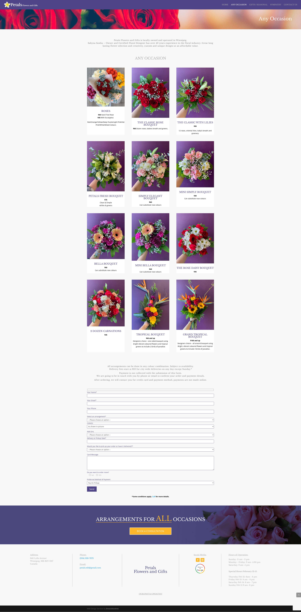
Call (153, 496)
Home (225, 5)
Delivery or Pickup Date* (96, 438)
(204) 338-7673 (87, 558)
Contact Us (290, 5)
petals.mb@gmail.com (90, 568)
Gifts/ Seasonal (258, 5)
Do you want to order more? (98, 472)
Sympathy (275, 5)
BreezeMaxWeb (112, 609)
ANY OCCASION (239, 5)
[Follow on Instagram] (202, 560)
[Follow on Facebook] (198, 560)
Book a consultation (150, 531)
